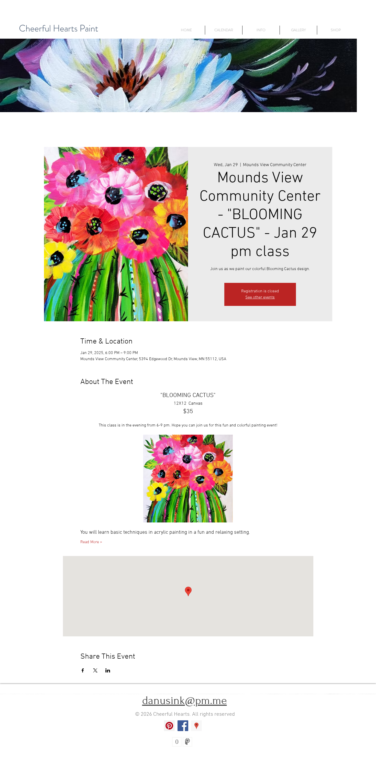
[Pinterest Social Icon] (169, 725)
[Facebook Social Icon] (183, 725)
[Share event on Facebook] (82, 670)
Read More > (91, 542)
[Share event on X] (95, 670)
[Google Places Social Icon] (196, 725)
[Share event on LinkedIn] (107, 670)
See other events (260, 297)
